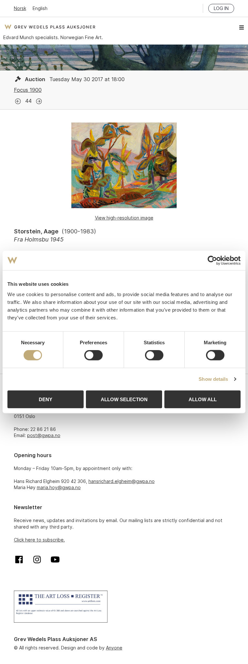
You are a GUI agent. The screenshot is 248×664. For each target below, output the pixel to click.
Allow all (203, 399)
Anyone (114, 647)
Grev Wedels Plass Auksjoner (50, 27)
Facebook (19, 559)
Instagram (37, 559)
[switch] (93, 355)
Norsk (20, 8)
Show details (213, 379)
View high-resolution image (124, 217)
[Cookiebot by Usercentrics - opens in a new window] (212, 260)
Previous (18, 101)
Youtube (55, 559)
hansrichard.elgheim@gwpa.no (121, 481)
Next (39, 101)
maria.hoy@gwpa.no (59, 487)
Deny (45, 399)
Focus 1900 (28, 90)
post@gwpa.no (43, 435)
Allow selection (124, 399)
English (40, 8)
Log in (221, 8)
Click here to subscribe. (39, 539)
